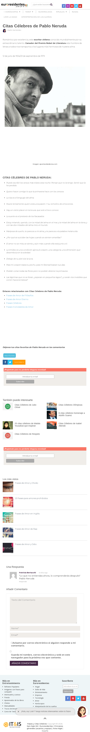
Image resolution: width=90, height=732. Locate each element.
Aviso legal (57, 728)
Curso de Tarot (10, 711)
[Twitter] (76, 6)
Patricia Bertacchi (27, 572)
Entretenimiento (41, 692)
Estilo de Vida (40, 689)
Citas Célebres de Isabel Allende (70, 424)
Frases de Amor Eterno (17, 299)
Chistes (7, 703)
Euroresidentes (46, 726)
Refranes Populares (11, 687)
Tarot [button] (28, 12)
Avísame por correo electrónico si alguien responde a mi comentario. (43, 644)
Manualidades (9, 706)
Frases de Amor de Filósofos (19, 295)
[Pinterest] (72, 6)
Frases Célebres (13, 303)
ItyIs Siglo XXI (32, 726)
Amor (37, 701)
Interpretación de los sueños (36, 17)
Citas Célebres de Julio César (25, 406)
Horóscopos (39, 703)
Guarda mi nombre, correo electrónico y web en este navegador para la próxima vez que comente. (40, 656)
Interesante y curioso (12, 695)
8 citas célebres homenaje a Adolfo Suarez (72, 414)
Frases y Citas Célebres (37, 724)
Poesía (6, 697)
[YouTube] (80, 6)
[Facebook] (64, 6)
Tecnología (39, 698)
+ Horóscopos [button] (11, 12)
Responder (23, 581)
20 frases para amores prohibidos (31, 498)
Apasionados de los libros (14, 700)
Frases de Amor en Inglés (27, 514)
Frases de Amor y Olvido (26, 483)
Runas (75, 12)
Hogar (37, 687)
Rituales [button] (60, 12)
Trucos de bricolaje (11, 709)
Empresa (38, 695)
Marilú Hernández (14, 30)
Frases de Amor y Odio (26, 544)
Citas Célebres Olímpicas (70, 405)
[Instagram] (68, 6)
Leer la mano (10, 17)
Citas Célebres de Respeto (27, 434)
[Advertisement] (45, 145)
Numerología (45, 12)
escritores (9, 355)
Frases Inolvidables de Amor (20, 307)
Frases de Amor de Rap (26, 529)
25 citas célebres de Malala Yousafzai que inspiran (27, 424)
